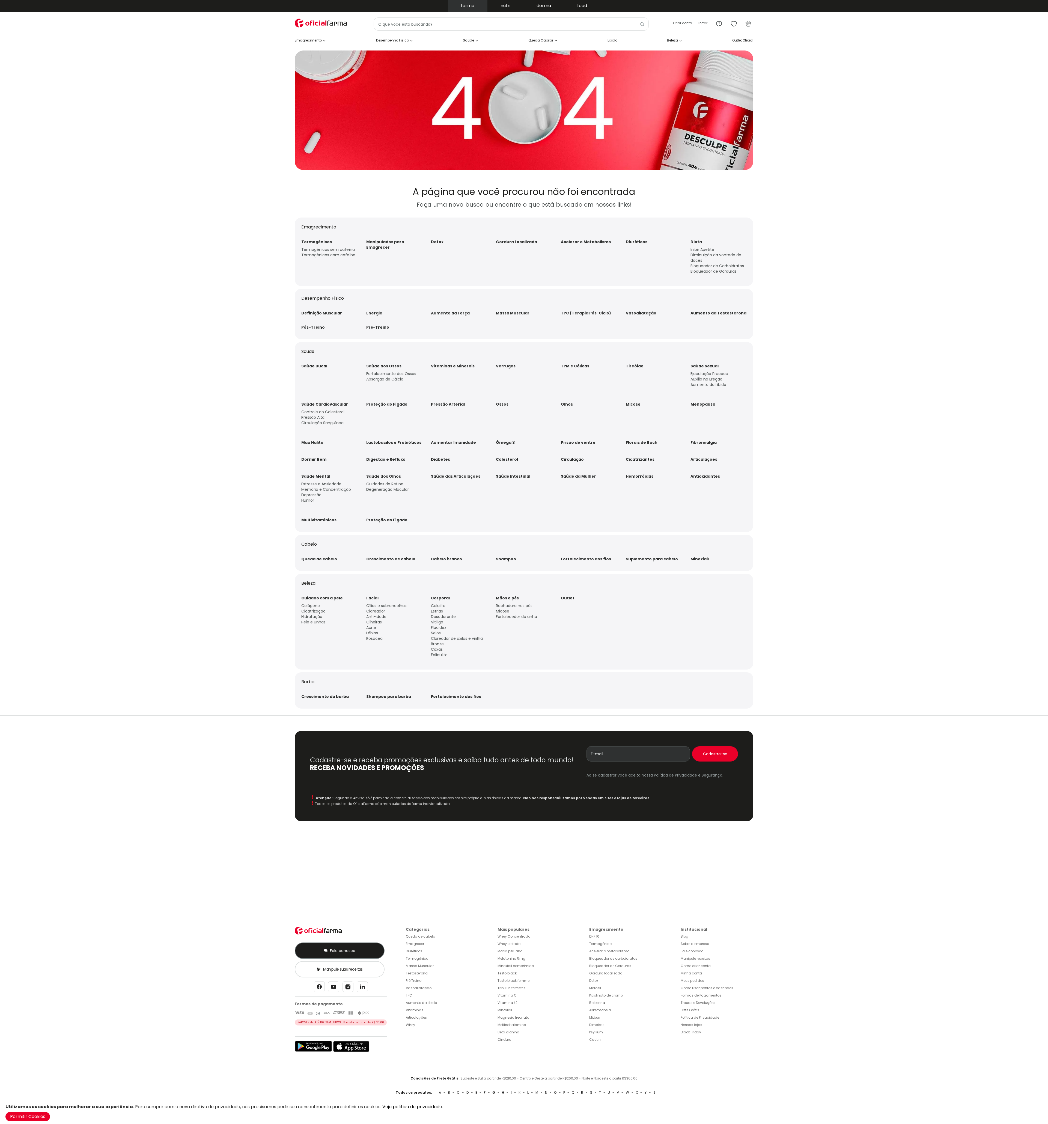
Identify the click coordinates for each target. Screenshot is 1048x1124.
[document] (524, 1112)
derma (544, 5)
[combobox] (511, 24)
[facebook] (319, 988)
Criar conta (682, 23)
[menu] (719, 21)
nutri (505, 5)
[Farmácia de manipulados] (524, 168)
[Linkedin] (362, 988)
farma (467, 5)
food (582, 5)
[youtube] (333, 988)
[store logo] (322, 23)
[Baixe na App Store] (351, 1050)
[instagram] (348, 988)
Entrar (702, 23)
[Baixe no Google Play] (313, 1050)
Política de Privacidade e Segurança (688, 775)
